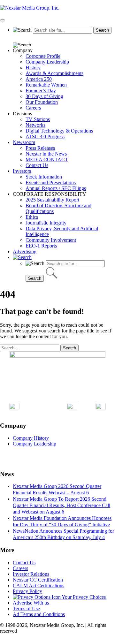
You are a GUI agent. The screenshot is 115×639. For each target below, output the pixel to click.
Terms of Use (26, 608)
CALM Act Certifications (38, 585)
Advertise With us (31, 602)
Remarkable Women (46, 84)
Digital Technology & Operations (59, 130)
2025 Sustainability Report (52, 199)
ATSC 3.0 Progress (45, 136)
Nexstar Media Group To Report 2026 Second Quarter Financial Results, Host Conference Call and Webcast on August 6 (61, 505)
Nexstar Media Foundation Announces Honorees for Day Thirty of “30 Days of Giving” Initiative (62, 521)
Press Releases (40, 148)
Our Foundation (42, 102)
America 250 (39, 79)
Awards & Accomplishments (54, 73)
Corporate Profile (43, 56)
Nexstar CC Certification (38, 579)
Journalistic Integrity (46, 222)
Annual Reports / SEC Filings (56, 188)
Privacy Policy (27, 591)
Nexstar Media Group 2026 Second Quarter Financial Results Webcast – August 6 (57, 489)
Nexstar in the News (46, 153)
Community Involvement (51, 240)
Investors (22, 171)
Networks (35, 125)
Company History (31, 438)
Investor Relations (31, 574)
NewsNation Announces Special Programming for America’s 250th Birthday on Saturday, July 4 (63, 534)
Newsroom (24, 142)
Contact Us (37, 165)
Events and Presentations (51, 182)
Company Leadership (47, 62)
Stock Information (44, 176)
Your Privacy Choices (83, 597)
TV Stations (38, 119)
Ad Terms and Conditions (39, 614)
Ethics (32, 217)
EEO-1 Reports (41, 245)
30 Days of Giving (44, 96)
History (33, 67)
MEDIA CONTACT (47, 159)
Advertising (24, 251)
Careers (33, 107)
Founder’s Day (41, 90)
